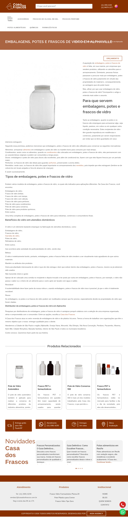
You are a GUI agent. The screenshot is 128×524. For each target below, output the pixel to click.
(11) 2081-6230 (106, 5)
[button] (76, 468)
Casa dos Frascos (67, 314)
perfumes (52, 163)
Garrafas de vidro (12, 236)
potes (108, 63)
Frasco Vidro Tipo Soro (64, 501)
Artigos (83, 42)
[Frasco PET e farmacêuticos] (49, 368)
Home (76, 42)
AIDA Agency (96, 514)
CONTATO (105, 505)
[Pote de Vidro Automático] (19, 368)
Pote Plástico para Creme (64, 498)
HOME (105, 494)
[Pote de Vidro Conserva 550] (79, 368)
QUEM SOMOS (105, 501)
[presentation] (33, 451)
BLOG (104, 498)
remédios (80, 165)
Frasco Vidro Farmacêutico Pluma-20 (64, 494)
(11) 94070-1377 (107, 7)
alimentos (27, 150)
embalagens (99, 63)
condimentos (52, 152)
